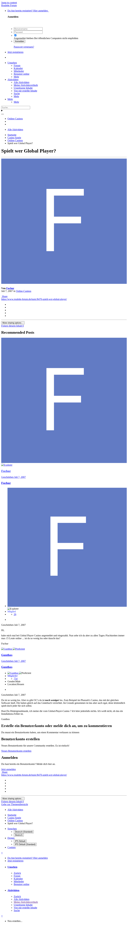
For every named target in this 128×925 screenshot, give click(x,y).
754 (15, 678)
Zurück (17, 873)
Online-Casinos (23, 291)
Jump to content (9, 2)
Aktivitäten (12, 79)
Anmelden (19, 41)
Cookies (11, 847)
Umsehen (12, 62)
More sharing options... (12, 323)
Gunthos (6, 667)
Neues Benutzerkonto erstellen (16, 751)
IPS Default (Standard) (25, 844)
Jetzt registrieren (15, 52)
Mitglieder (19, 71)
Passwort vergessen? (24, 46)
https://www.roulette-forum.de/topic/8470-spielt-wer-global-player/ (34, 299)
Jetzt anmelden (8, 769)
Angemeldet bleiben (24, 38)
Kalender (18, 68)
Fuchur (10, 288)
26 (15, 614)
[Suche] (2, 114)
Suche (17, 93)
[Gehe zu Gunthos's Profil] (7, 649)
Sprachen (12, 828)
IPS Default (20, 841)
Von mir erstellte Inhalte (25, 90)
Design (11, 838)
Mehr (16, 76)
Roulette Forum (9, 5)
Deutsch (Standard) (23, 832)
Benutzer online (21, 74)
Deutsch (18, 835)
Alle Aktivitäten (21, 82)
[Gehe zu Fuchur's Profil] (64, 283)
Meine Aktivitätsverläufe (26, 85)
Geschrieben (13, 477)
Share (4, 296)
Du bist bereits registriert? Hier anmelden (28, 10)
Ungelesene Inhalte (23, 88)
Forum (17, 65)
